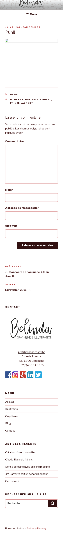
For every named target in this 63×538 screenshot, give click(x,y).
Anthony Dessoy (36, 528)
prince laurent (21, 103)
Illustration (11, 409)
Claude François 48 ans (19, 459)
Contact (10, 430)
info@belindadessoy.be (31, 352)
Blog (8, 423)
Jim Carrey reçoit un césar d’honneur (26, 474)
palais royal (41, 99)
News (14, 94)
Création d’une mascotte (20, 452)
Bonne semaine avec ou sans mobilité (27, 466)
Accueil (9, 401)
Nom (9, 189)
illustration (20, 99)
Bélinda (35, 27)
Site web (11, 225)
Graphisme (11, 416)
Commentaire (14, 141)
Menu (33, 14)
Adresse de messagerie (22, 207)
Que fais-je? (12, 481)
